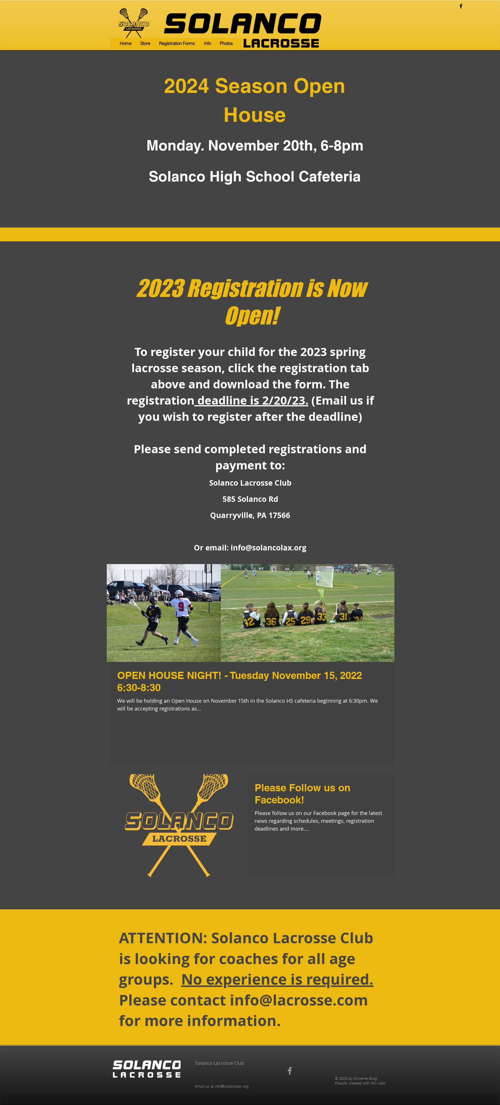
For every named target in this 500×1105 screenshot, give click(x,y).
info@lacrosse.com (299, 1000)
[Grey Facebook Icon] (290, 1071)
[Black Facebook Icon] (461, 6)
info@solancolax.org (268, 547)
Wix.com (378, 1083)
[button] (177, 43)
